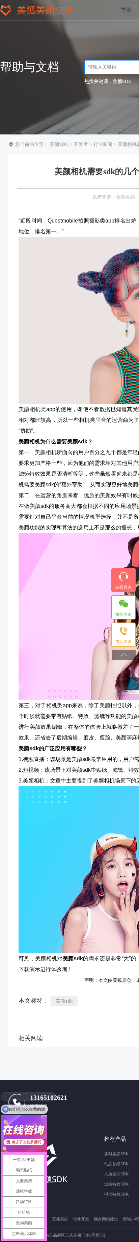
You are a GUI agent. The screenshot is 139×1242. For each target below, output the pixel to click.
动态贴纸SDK (116, 1164)
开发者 (81, 144)
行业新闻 (102, 144)
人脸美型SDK (116, 1174)
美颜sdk (64, 1001)
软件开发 (81, 1219)
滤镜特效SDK (116, 1184)
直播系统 (60, 1219)
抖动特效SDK (116, 1194)
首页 (126, 10)
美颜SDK (59, 144)
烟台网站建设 (106, 1219)
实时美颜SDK (116, 1154)
